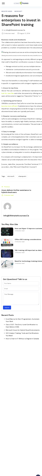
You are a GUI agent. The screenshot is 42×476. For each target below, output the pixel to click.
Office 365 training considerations (28, 239)
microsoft (10, 176)
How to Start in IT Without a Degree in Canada (22, 339)
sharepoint (22, 176)
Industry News (6, 11)
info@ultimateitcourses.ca (15, 30)
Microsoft (18, 11)
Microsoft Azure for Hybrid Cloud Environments (23, 330)
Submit (7, 307)
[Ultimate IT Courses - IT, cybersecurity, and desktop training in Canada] (21, 3)
